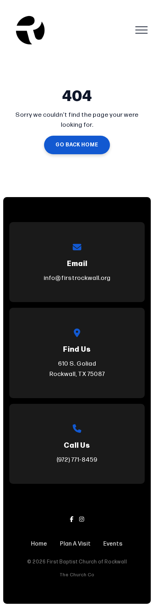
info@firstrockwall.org (77, 278)
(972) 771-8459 (77, 459)
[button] (141, 30)
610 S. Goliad (77, 368)
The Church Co (77, 575)
